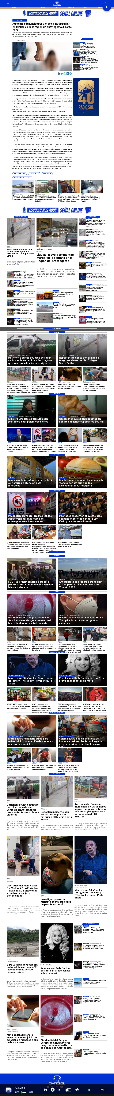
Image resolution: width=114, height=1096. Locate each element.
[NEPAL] (82, 287)
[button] (19, 173)
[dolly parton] (82, 298)
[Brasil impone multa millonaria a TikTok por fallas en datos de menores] (78, 1035)
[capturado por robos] (82, 221)
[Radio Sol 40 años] (86, 115)
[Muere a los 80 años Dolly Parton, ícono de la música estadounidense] (78, 1018)
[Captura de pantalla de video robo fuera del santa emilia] (82, 232)
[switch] (68, 1090)
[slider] (22, 1092)
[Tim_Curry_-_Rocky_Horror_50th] (82, 276)
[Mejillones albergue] (76, 45)
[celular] (82, 309)
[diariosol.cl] (8, 4)
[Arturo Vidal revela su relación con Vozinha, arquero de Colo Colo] (78, 1000)
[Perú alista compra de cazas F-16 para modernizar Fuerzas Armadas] (78, 982)
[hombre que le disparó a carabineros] (10, 302)
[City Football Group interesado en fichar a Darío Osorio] (78, 1053)
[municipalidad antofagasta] (10, 312)
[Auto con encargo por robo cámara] (82, 243)
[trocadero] (10, 321)
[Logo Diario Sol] (57, 5)
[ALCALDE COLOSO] (76, 60)
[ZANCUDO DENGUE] (82, 320)
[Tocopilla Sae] (76, 67)
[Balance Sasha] (76, 52)
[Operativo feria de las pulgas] (82, 254)
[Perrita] (82, 265)
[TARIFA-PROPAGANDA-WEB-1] (60, 17)
